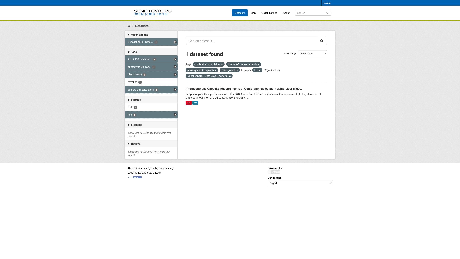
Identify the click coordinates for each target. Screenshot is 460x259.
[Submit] (327, 12)
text (195, 102)
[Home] (129, 25)
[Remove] (222, 64)
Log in (327, 2)
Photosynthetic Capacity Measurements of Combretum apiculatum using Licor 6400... (244, 89)
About (286, 13)
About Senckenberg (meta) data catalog (150, 168)
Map (253, 13)
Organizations (269, 13)
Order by (289, 53)
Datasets (240, 13)
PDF (188, 102)
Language (274, 177)
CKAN (274, 172)
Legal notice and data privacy (144, 172)
